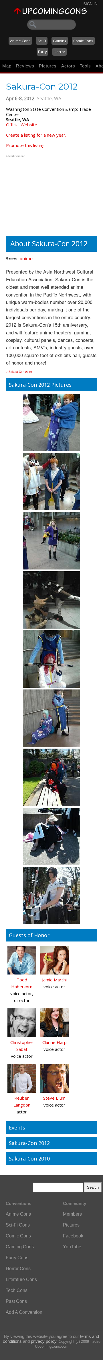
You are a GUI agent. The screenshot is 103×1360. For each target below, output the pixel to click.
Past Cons (16, 1301)
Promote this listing (25, 145)
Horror (59, 51)
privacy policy (43, 1341)
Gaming (59, 40)
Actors (68, 65)
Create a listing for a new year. (36, 135)
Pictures (48, 65)
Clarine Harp (54, 1042)
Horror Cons (18, 1268)
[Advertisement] (42, 194)
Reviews (25, 65)
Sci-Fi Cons (18, 1225)
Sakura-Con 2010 (29, 1158)
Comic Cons (83, 40)
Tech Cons (16, 1290)
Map (6, 65)
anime (26, 258)
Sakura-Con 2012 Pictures (40, 384)
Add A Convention (24, 1312)
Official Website (21, 124)
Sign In (90, 4)
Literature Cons (21, 1279)
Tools (85, 65)
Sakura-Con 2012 (29, 1143)
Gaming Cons (20, 1246)
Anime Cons (20, 40)
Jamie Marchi (54, 980)
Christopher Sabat (21, 1045)
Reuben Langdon (21, 1101)
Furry (42, 51)
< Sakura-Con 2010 (19, 372)
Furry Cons (17, 1257)
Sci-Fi (41, 40)
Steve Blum (54, 1098)
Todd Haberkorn (21, 983)
